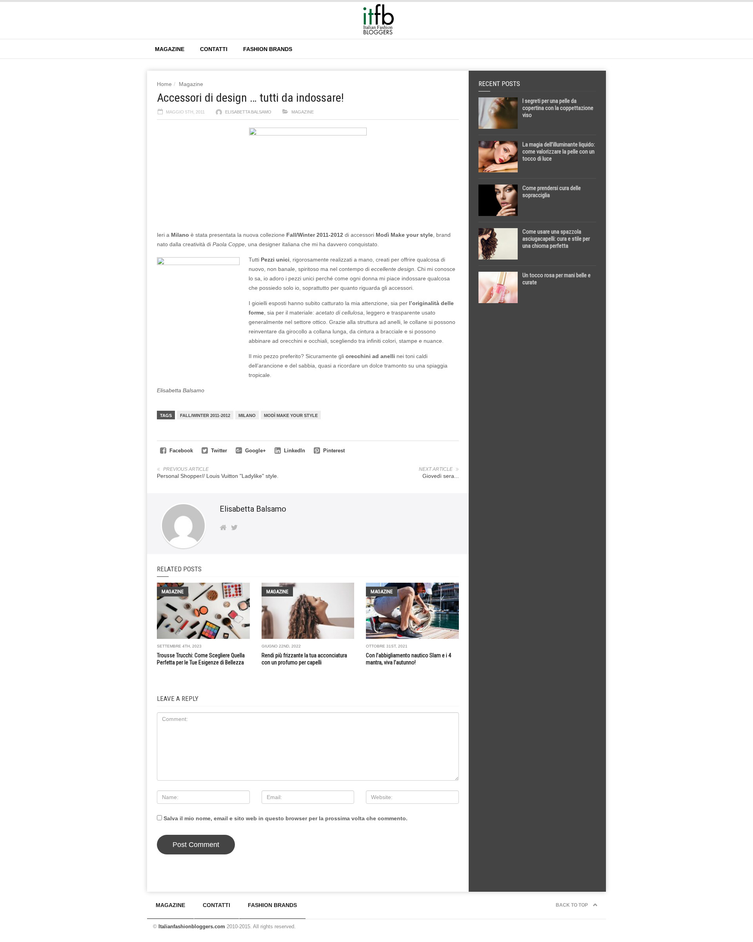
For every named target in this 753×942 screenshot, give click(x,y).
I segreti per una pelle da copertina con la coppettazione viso (557, 108)
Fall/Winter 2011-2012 (205, 415)
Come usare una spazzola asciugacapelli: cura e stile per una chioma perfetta (556, 238)
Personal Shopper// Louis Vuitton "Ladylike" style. (217, 476)
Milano (247, 415)
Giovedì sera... (440, 476)
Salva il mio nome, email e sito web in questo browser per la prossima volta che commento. (285, 818)
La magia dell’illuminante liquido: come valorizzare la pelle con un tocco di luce (558, 151)
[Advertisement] (537, 433)
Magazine (169, 49)
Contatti (213, 49)
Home (164, 84)
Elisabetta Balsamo (248, 112)
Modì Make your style (291, 415)
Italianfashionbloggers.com (191, 926)
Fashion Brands (267, 49)
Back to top (572, 905)
